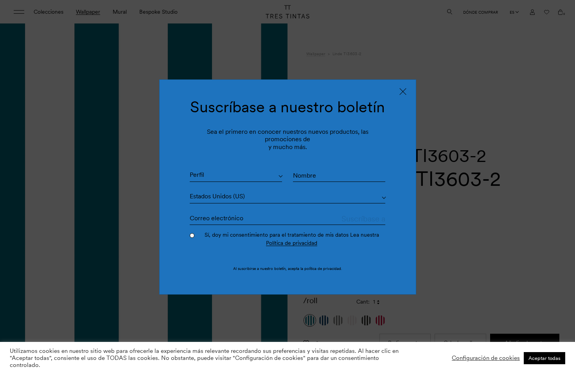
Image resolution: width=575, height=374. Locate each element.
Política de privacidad (291, 243)
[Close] (402, 91)
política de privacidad (322, 268)
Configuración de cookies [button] (486, 357)
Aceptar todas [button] (544, 358)
